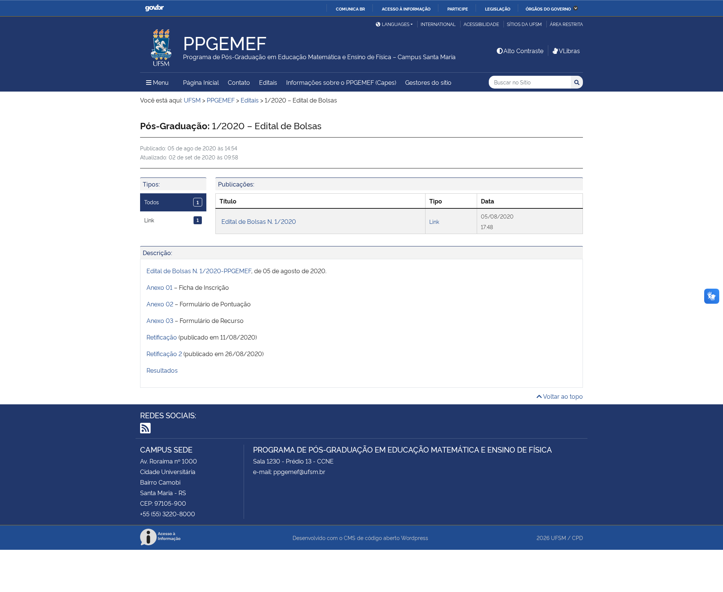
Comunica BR (350, 9)
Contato (239, 82)
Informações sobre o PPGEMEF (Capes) (341, 82)
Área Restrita (566, 24)
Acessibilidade (481, 24)
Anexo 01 (159, 287)
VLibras (569, 50)
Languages (395, 24)
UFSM (558, 537)
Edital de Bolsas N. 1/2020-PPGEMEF (198, 270)
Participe (457, 9)
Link (171, 219)
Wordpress (414, 537)
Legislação (497, 9)
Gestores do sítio (428, 82)
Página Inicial (201, 82)
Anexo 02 (159, 304)
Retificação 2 (164, 353)
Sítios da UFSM (524, 24)
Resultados (162, 370)
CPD (577, 537)
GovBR (154, 8)
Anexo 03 (159, 320)
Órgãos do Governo (548, 9)
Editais (268, 82)
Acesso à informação (406, 9)
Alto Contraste (523, 50)
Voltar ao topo (562, 396)
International (438, 24)
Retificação (161, 337)
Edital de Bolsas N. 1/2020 (258, 221)
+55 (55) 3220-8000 (167, 513)
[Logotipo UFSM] (161, 45)
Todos (171, 201)
